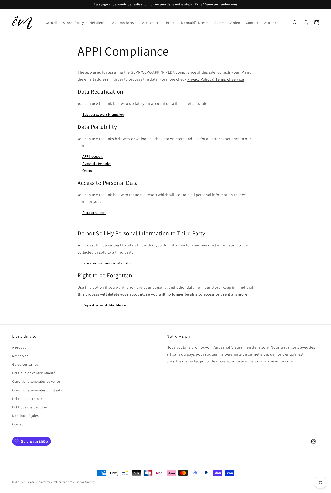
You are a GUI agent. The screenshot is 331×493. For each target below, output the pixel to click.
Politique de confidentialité (33, 373)
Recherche (20, 356)
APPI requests (92, 156)
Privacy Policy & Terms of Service (215, 79)
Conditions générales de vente (36, 381)
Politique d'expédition (29, 407)
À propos (19, 347)
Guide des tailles (25, 364)
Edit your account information (103, 114)
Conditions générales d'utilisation (38, 390)
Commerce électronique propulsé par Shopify (66, 482)
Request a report (94, 212)
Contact (18, 424)
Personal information (96, 163)
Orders (87, 171)
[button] (295, 22)
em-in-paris (29, 482)
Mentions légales (25, 415)
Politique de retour (27, 398)
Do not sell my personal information (107, 263)
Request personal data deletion (104, 305)
